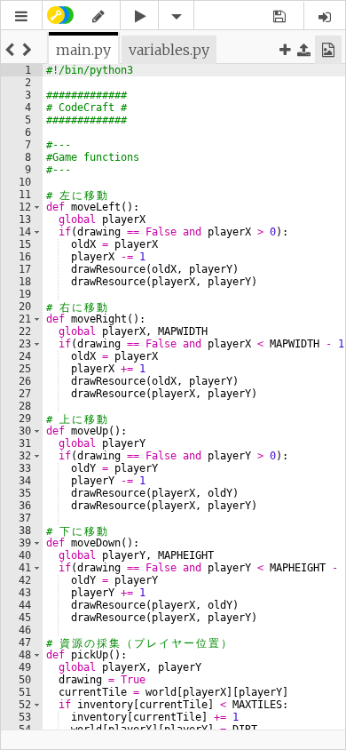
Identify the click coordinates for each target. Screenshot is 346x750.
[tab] (83, 50)
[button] (21, 16)
